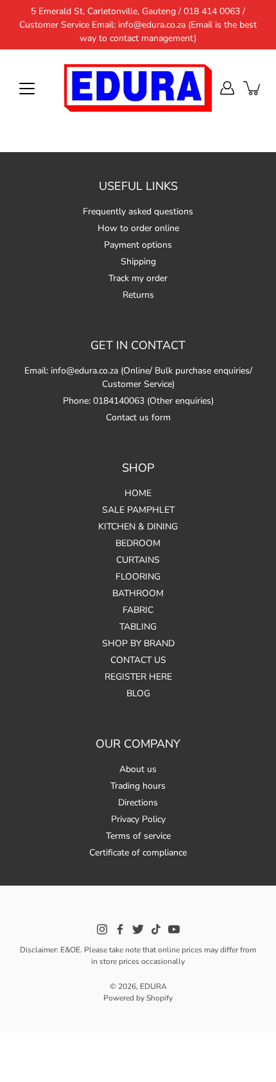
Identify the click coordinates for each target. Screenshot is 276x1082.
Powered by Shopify (138, 998)
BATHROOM (138, 593)
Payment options (138, 245)
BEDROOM (138, 543)
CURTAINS (138, 560)
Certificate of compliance (138, 852)
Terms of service (138, 836)
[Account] (227, 88)
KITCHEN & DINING (138, 526)
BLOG (138, 693)
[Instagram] (102, 929)
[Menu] (27, 88)
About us (138, 769)
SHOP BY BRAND (138, 643)
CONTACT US (138, 660)
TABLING (138, 627)
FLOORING (138, 577)
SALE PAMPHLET (138, 510)
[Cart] (253, 88)
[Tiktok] (156, 929)
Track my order (138, 278)
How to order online (138, 228)
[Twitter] (138, 929)
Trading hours (138, 786)
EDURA (153, 986)
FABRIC (138, 610)
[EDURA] (138, 88)
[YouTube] (174, 929)
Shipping (138, 261)
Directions (138, 802)
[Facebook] (120, 929)
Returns (138, 295)
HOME (138, 493)
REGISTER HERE (138, 677)
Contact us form (138, 417)
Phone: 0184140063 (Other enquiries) (138, 401)
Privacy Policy (138, 819)
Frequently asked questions (138, 211)
